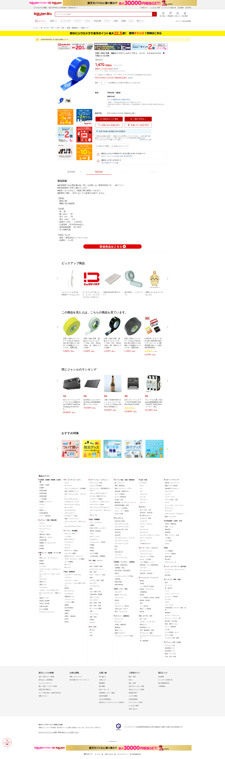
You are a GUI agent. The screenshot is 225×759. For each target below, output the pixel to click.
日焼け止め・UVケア (121, 609)
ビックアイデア (66, 21)
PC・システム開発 (95, 608)
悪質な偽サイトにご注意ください (68, 732)
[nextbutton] (167, 278)
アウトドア (168, 511)
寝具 (166, 582)
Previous (55, 46)
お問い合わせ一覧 (110, 754)
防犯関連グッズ (170, 648)
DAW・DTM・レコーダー (98, 528)
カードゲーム (144, 529)
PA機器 (92, 525)
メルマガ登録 (133, 696)
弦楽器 (92, 548)
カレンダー (93, 583)
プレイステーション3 (121, 541)
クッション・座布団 (171, 596)
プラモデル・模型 (145, 518)
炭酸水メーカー (44, 598)
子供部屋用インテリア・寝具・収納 (175, 609)
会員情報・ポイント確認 (107, 693)
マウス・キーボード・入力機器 (74, 559)
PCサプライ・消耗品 (71, 550)
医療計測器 (118, 582)
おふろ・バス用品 (145, 559)
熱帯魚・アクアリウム (147, 589)
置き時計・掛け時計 (171, 621)
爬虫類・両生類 (145, 600)
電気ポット (42, 582)
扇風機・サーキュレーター (47, 543)
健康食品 (117, 627)
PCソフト (68, 567)
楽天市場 (188, 8)
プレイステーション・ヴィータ (124, 538)
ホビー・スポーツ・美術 (97, 575)
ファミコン (118, 555)
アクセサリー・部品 (71, 516)
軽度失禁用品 (119, 584)
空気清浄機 (97, 21)
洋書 (91, 611)
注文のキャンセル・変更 (136, 686)
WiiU (116, 546)
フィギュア (143, 521)
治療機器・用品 (120, 568)
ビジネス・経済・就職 (97, 580)
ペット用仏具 (144, 606)
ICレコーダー (69, 507)
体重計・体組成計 (70, 616)
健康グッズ (118, 630)
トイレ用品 (168, 541)
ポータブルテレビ (70, 510)
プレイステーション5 (121, 524)
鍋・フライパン (120, 483)
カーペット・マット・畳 (172, 618)
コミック (92, 563)
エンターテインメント (97, 569)
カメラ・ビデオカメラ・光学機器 (75, 488)
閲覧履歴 (102, 683)
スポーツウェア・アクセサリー (175, 514)
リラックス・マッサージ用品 (124, 636)
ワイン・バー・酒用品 (122, 511)
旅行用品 (168, 575)
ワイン (142, 485)
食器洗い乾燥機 (44, 601)
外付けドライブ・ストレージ (74, 556)
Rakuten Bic (43, 14)
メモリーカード (69, 513)
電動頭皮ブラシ (69, 596)
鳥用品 (142, 595)
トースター (42, 566)
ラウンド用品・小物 (171, 500)
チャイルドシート (145, 570)
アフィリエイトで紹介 (136, 702)
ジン (141, 488)
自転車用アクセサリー (172, 488)
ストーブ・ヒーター (45, 526)
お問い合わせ (133, 709)
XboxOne (118, 532)
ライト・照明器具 (45, 516)
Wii (116, 549)
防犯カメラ (143, 624)
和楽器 (92, 550)
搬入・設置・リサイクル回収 (48, 686)
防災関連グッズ (145, 627)
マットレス (168, 585)
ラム (141, 491)
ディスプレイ (69, 542)
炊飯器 (41, 561)
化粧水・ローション (121, 595)
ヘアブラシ (68, 577)
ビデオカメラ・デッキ (72, 502)
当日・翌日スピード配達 (46, 676)
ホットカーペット (45, 529)
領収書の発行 (133, 693)
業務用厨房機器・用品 (122, 505)
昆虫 (141, 603)
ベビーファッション (146, 554)
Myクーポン (103, 689)
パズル (142, 527)
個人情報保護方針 (163, 683)
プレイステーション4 (121, 527)
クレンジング (119, 597)
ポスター (92, 622)
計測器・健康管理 (120, 624)
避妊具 (117, 573)
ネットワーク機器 (70, 553)
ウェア (167, 502)
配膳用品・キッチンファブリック (125, 502)
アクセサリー (94, 539)
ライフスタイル (94, 586)
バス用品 (168, 538)
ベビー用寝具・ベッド (147, 562)
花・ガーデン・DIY (47, 28)
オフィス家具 (169, 635)
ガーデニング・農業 (146, 633)
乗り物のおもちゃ (145, 515)
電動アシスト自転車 (171, 485)
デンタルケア (69, 594)
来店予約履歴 (103, 696)
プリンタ (67, 545)
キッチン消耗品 (120, 494)
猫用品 (142, 581)
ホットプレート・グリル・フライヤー (49, 575)
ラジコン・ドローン (146, 524)
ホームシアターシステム (72, 504)
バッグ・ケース (170, 497)
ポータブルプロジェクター (73, 526)
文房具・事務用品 (170, 524)
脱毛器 (67, 588)
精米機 (41, 563)
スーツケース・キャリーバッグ (175, 569)
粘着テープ (84, 28)
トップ (35, 28)
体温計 (67, 622)
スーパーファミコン (121, 557)
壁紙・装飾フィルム (171, 624)
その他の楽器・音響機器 (97, 556)
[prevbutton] (57, 278)
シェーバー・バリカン (72, 580)
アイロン (42, 504)
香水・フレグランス (121, 611)
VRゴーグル (93, 515)
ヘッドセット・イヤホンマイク (99, 502)
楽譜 (91, 577)
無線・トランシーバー (72, 518)
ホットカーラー (69, 591)
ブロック (142, 541)
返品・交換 (132, 683)
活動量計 (67, 610)
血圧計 (67, 619)
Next (170, 46)
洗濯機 (123, 21)
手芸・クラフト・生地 (172, 535)
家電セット (53, 21)
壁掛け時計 (168, 556)
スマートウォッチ (170, 562)
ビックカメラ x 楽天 (40, 8)
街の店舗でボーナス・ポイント (79, 680)
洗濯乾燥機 (42, 490)
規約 (150, 139)
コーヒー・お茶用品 (121, 508)
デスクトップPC (70, 534)
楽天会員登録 (187, 21)
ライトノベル (94, 614)
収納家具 (168, 612)
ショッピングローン (45, 683)
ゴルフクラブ (169, 491)
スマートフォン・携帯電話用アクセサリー (100, 489)
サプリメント (119, 619)
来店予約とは (144, 139)
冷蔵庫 (116, 21)
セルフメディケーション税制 (48, 732)
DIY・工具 (60, 28)
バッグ (167, 572)
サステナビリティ (122, 754)
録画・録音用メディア (72, 491)
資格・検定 (93, 617)
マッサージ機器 (69, 602)
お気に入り (102, 680)
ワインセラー (43, 587)
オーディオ (68, 485)
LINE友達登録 (133, 699)
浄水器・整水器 (44, 603)
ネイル (117, 603)
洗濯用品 (168, 532)
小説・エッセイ (94, 597)
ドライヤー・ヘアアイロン (73, 575)
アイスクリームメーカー (47, 612)
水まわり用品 (119, 514)
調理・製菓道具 (120, 485)
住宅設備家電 (43, 513)
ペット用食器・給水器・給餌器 (149, 597)
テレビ (131, 21)
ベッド (167, 591)
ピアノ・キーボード (96, 522)
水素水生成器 (43, 606)
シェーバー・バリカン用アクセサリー (75, 584)
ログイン (178, 21)
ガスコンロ (42, 579)
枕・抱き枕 (168, 588)
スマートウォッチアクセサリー (99, 507)
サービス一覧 (99, 754)
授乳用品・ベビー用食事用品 (149, 565)
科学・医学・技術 (95, 605)
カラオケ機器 (94, 553)
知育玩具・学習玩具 (146, 512)
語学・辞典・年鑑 (95, 603)
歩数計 (67, 613)
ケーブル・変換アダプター (98, 496)
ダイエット (118, 622)
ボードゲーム (144, 532)
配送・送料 (132, 676)
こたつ (41, 531)
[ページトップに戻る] (221, 471)
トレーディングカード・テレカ (149, 535)
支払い (131, 680)
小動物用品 (143, 592)
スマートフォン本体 (96, 483)
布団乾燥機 (42, 496)
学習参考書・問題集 (96, 594)
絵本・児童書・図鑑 (96, 566)
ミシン (41, 507)
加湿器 (41, 545)
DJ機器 (92, 545)
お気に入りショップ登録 (136, 689)
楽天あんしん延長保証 (46, 680)
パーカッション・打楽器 (97, 542)
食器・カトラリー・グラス (123, 488)
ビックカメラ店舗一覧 (169, 8)
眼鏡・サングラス (170, 516)
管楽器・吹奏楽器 (95, 531)
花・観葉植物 (144, 641)
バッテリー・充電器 (96, 499)
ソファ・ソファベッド (172, 594)
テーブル (168, 599)
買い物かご (102, 676)
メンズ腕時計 (169, 551)
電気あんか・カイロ (45, 537)
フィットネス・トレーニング (174, 505)
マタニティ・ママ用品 (147, 556)
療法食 (142, 611)
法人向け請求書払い (105, 699)
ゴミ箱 (167, 629)
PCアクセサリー (70, 539)
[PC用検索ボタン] (154, 14)
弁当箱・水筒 (119, 500)
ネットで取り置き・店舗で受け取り (50, 693)
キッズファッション (146, 551)
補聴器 (67, 605)
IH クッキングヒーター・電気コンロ (50, 594)
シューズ (168, 494)
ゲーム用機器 (69, 562)
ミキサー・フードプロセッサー (49, 590)
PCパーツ (68, 564)
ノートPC (68, 536)
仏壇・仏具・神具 (170, 656)
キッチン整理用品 (120, 497)
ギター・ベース (94, 536)
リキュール (143, 494)
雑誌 (91, 589)
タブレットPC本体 (95, 485)
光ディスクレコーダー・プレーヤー (75, 495)
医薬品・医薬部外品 (121, 565)
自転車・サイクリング (172, 483)
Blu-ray (92, 630)
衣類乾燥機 (42, 493)
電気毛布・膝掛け (45, 534)
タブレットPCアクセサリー (98, 493)
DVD (91, 635)
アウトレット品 (170, 645)
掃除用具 (168, 529)
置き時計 (168, 559)
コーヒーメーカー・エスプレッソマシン (49, 570)
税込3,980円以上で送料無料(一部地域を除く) (63, 8)
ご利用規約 (161, 686)
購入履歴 (102, 686)
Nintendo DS (119, 552)
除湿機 (41, 548)
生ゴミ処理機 (43, 609)
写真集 (92, 620)
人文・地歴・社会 (95, 591)
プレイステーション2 (121, 543)
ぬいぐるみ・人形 (145, 510)
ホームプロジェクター (72, 499)
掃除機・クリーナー (45, 502)
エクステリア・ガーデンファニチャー (150, 637)
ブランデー (143, 500)
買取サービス (43, 696)
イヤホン (87, 21)
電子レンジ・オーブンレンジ (48, 558)
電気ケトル (42, 584)
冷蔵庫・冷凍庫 (44, 485)
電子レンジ (140, 21)
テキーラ (142, 502)
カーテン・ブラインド (172, 615)
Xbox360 (117, 535)
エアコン (107, 21)
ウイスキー (143, 483)
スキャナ (67, 548)
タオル (167, 543)
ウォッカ (142, 497)
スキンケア (118, 592)
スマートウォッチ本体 (97, 504)
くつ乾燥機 (42, 499)
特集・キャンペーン (76, 676)
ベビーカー (143, 568)
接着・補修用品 (72, 28)
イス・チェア (169, 605)
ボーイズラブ (94, 600)
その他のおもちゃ (145, 543)
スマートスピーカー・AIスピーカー (75, 522)
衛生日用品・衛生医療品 (122, 570)
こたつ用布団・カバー (172, 632)
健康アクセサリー (120, 633)
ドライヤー (77, 21)
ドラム (92, 534)
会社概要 (181, 8)
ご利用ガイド (144, 8)
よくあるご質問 (155, 8)
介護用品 (117, 579)
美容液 (117, 600)
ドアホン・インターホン (147, 622)
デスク (167, 602)
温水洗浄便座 (69, 608)
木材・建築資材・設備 (147, 630)
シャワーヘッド (69, 599)
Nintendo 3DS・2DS (121, 529)
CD (91, 632)
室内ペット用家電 (145, 609)
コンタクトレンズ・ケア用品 (124, 576)
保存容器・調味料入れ (122, 491)
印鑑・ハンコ (169, 527)
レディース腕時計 (170, 554)
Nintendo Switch (120, 521)
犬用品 (142, 583)
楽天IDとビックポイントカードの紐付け (111, 702)
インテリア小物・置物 (172, 638)
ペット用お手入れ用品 (147, 586)
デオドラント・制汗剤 (122, 606)
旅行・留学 (93, 572)
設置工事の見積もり (45, 689)
